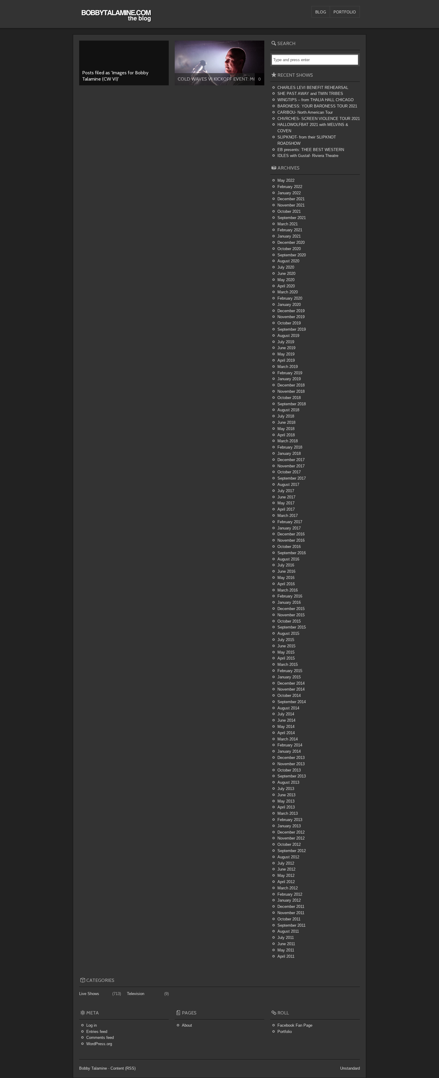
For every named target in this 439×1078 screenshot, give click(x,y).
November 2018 (291, 391)
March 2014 (287, 739)
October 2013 (289, 770)
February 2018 (289, 447)
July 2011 (285, 937)
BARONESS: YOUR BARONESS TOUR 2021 (317, 106)
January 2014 (289, 751)
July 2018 (285, 416)
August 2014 (288, 708)
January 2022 (289, 193)
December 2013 (291, 757)
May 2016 (285, 577)
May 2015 (285, 652)
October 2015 (289, 621)
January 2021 (289, 236)
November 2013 (291, 764)
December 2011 (290, 906)
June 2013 (286, 795)
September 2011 (291, 925)
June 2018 (286, 422)
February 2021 (289, 230)
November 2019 (291, 317)
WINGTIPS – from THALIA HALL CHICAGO (315, 100)
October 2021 (289, 211)
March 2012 (287, 888)
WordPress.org (99, 1044)
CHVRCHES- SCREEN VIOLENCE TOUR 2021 (318, 118)
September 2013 (291, 776)
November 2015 (291, 615)
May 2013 (285, 801)
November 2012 (291, 838)
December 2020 (291, 242)
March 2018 (287, 441)
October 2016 (289, 546)
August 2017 (288, 484)
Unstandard (350, 1068)
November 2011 (290, 913)
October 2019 (289, 323)
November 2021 (291, 205)
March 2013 (287, 813)
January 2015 (289, 677)
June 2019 (286, 348)
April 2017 (286, 509)
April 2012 (286, 882)
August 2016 (288, 559)
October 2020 (289, 249)
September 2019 (291, 329)
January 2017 (289, 528)
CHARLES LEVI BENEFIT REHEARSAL (312, 87)
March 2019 (287, 366)
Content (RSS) (123, 1068)
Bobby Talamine (93, 1068)
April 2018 (286, 435)
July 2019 (285, 342)
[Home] (116, 18)
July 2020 (285, 267)
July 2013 (285, 788)
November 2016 (291, 540)
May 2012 (285, 875)
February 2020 (289, 298)
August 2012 (288, 857)
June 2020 (286, 273)
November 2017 (291, 466)
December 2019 (291, 311)
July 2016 (285, 565)
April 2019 (286, 360)
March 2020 (287, 292)
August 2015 (288, 633)
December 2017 (291, 460)
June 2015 (286, 646)
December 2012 (291, 832)
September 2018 (291, 404)
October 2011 (288, 919)
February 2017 (289, 522)
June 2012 (286, 869)
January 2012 (289, 900)
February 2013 (289, 819)
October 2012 (289, 844)
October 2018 (289, 397)
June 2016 (286, 571)
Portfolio (345, 12)
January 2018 (289, 453)
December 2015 (291, 608)
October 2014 (289, 695)
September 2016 (291, 553)
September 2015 (291, 627)
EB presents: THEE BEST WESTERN (310, 149)
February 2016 (289, 596)
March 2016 (287, 590)
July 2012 (285, 863)
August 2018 (288, 410)
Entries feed (96, 1031)
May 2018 (285, 428)
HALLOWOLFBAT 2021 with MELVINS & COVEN (312, 127)
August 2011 (288, 931)
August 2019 (288, 335)
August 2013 (288, 782)
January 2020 (289, 304)
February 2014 (289, 745)
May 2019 (285, 354)
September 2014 (291, 702)
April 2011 (285, 956)
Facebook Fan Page (294, 1025)
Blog (320, 12)
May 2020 (285, 280)
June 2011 (286, 944)
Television (135, 993)
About (187, 1025)
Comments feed (100, 1037)
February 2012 (289, 894)
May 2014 (285, 726)
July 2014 (285, 714)
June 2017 (286, 497)
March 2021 (287, 224)
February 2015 (289, 671)
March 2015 (287, 664)
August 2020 (288, 261)
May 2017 (285, 503)
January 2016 (289, 602)
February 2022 (289, 186)
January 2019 (289, 379)
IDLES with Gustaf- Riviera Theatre (307, 155)
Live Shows (89, 993)
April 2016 (286, 584)
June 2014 (286, 720)
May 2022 (285, 180)
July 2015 (285, 639)
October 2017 (289, 472)
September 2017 (291, 478)
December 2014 (291, 683)
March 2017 (287, 515)
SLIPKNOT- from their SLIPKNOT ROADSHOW (306, 140)
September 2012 (291, 850)
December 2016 (291, 534)
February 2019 (289, 373)
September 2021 (291, 217)
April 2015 (286, 658)
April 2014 (286, 733)
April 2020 (286, 286)
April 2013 (286, 807)
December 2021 (291, 199)
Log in (91, 1025)
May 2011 (285, 950)
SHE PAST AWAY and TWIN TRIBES (310, 93)
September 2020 (291, 255)
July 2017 (285, 491)
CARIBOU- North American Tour (305, 112)
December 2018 (291, 385)
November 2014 (291, 689)
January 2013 (289, 826)
